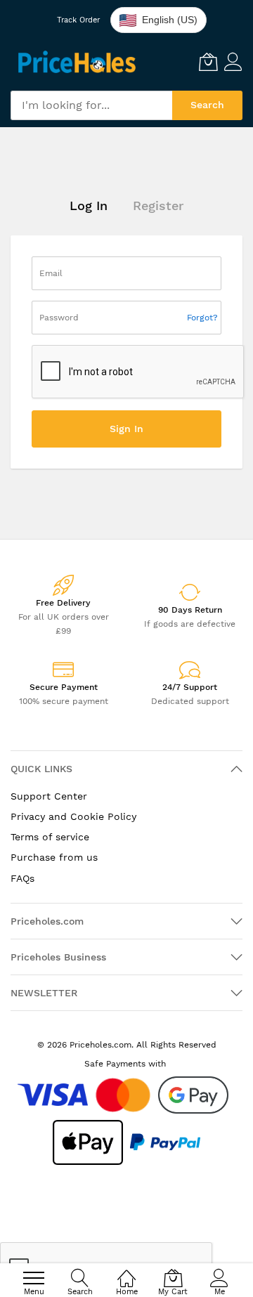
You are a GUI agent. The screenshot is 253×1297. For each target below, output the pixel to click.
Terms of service (50, 836)
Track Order (78, 20)
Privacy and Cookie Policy (73, 816)
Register (158, 206)
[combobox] (91, 105)
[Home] (126, 1269)
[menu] (33, 1278)
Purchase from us (54, 857)
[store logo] (77, 61)
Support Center (49, 796)
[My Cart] (208, 62)
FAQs (22, 878)
